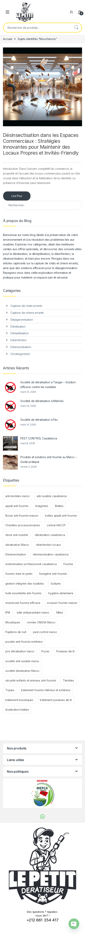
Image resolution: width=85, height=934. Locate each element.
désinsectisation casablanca (51, 554)
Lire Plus (16, 196)
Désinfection (18, 340)
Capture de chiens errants (27, 312)
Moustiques (12, 622)
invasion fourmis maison (62, 602)
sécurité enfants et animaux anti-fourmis (30, 680)
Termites (68, 680)
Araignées (41, 506)
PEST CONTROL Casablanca (38, 438)
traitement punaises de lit (56, 700)
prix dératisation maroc (20, 651)
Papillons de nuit (15, 632)
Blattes (59, 506)
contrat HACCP (56, 525)
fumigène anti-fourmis (53, 573)
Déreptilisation (19, 333)
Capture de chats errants (26, 305)
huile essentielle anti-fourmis (23, 593)
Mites (59, 612)
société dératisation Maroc (22, 670)
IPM (7, 612)
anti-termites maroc (17, 496)
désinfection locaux (48, 544)
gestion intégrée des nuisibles (24, 583)
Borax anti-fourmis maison (21, 515)
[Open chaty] (74, 923)
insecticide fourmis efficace (22, 602)
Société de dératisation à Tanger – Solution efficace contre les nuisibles (48, 385)
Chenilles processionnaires (22, 525)
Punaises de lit (65, 651)
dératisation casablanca (50, 535)
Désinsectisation (20, 347)
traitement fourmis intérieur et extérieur (46, 690)
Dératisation (18, 326)
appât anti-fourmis (16, 506)
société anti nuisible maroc (22, 661)
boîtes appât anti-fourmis (61, 515)
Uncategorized (20, 354)
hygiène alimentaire (60, 593)
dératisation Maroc (17, 544)
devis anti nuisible (16, 535)
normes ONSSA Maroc (41, 622)
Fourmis (68, 564)
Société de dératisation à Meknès (42, 401)
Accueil (7, 39)
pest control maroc (45, 632)
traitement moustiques (19, 700)
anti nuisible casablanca (52, 496)
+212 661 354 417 (42, 920)
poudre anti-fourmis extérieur (24, 641)
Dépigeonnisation (21, 319)
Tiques (9, 690)
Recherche (76, 27)
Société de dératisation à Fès (39, 419)
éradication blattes (17, 709)
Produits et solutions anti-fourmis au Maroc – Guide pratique (48, 459)
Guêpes (56, 583)
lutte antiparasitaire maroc (33, 612)
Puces (45, 651)
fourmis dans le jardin (18, 573)
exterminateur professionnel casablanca (31, 564)
